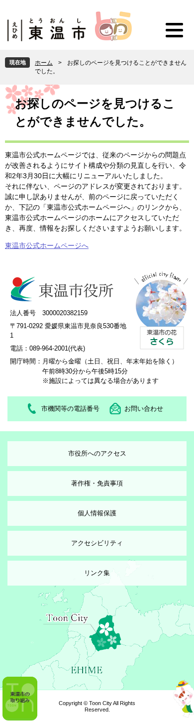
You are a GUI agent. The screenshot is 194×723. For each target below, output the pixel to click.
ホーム (44, 62)
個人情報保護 (97, 513)
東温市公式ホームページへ (47, 245)
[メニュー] (174, 29)
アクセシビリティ (97, 543)
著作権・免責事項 (97, 483)
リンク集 (97, 573)
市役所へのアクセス (97, 453)
